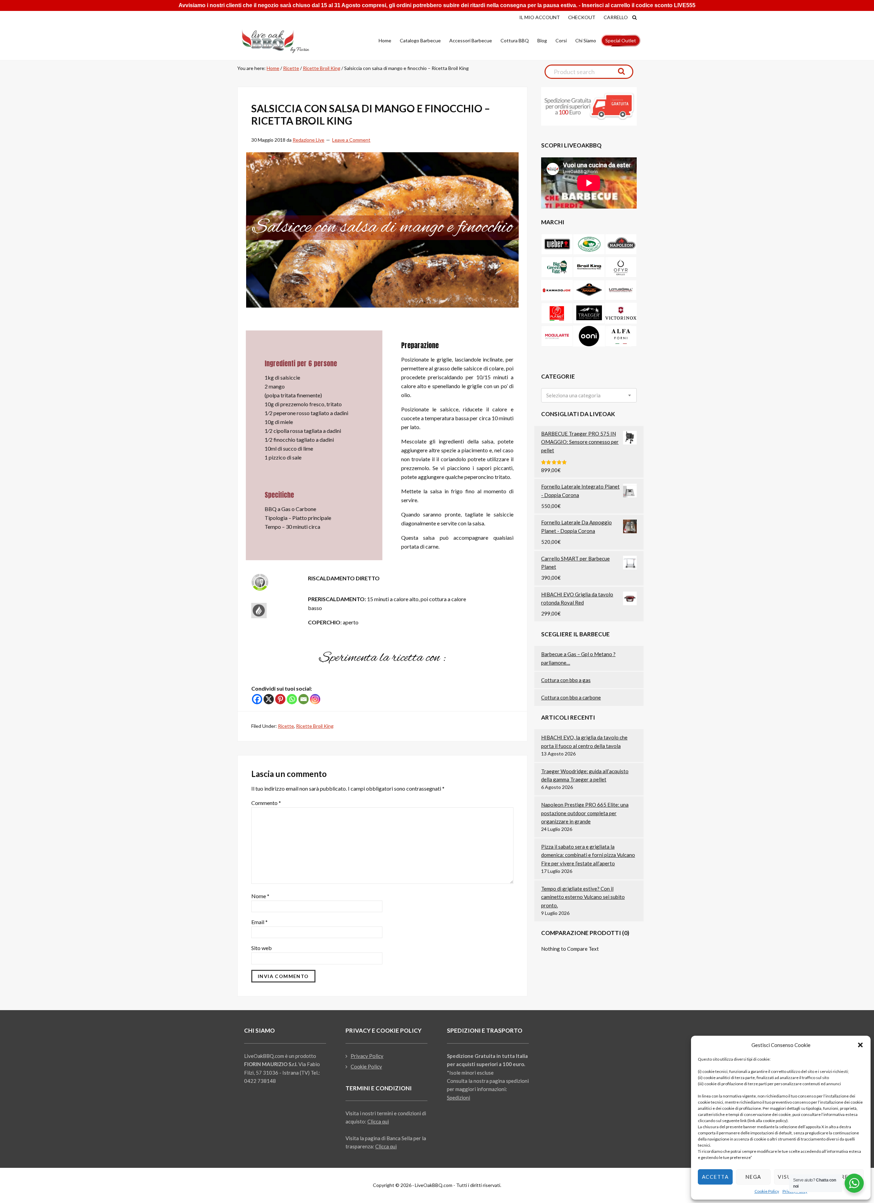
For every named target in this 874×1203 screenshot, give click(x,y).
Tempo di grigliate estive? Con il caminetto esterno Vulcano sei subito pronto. (583, 897)
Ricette (286, 726)
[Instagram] (315, 699)
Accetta (715, 1177)
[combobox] (589, 395)
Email (259, 922)
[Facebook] (257, 699)
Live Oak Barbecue (281, 41)
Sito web (261, 948)
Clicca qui (378, 1121)
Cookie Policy (767, 1191)
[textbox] (573, 395)
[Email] (303, 699)
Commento (266, 802)
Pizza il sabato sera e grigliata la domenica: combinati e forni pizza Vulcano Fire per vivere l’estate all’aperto (588, 855)
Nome (260, 896)
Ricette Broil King (315, 726)
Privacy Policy (367, 1056)
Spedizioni (458, 1097)
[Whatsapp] (292, 699)
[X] (269, 699)
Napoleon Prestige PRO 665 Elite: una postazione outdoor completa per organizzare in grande (585, 813)
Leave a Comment (351, 140)
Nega (753, 1177)
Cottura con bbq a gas (566, 680)
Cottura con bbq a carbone (571, 697)
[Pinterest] (280, 699)
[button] (860, 1045)
